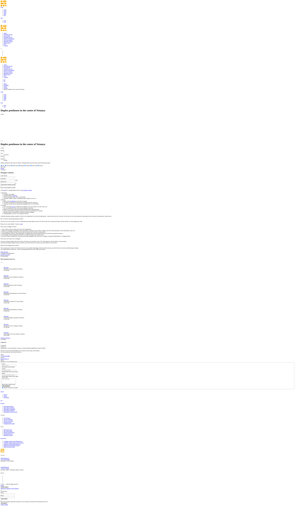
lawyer (13, 206)
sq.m (5, 20)
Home (5, 83)
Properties (6, 85)
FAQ (5, 44)
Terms (5, 396)
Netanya (6, 88)
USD (5, 10)
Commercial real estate (9, 423)
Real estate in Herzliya (9, 407)
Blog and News (3, 438)
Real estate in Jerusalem (9, 409)
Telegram (8, 488)
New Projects (7, 418)
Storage (28, 165)
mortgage (15, 195)
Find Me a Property (5, 254)
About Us (2, 391)
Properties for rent (8, 37)
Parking (22, 165)
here (5, 190)
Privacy (5, 394)
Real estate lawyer (8, 434)
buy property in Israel (26, 190)
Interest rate (3, 181)
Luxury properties (8, 419)
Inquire (2, 168)
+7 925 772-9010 (5, 468)
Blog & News (7, 43)
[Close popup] (1, 490)
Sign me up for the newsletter (11, 387)
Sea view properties (8, 421)
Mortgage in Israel (8, 41)
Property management (9, 38)
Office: (2, 360)
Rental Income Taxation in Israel (11, 445)
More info (6, 267)
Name (3, 364)
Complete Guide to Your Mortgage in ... (13, 441)
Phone (3, 373)
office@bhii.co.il (5, 359)
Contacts (6, 45)
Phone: (2, 354)
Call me (13, 488)
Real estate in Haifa (8, 406)
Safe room (34, 165)
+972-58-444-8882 (5, 356)
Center (5, 86)
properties (13, 201)
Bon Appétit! (4, 503)
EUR (5, 11)
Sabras (2, 485)
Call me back (4, 498)
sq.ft (5, 22)
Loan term (3, 178)
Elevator (9, 165)
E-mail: (2, 357)
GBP (5, 14)
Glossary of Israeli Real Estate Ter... (12, 444)
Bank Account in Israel (9, 447)
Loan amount (4, 175)
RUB (5, 12)
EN (4, 79)
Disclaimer (6, 397)
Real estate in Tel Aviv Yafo (10, 412)
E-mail (4, 368)
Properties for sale (8, 34)
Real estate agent (8, 429)
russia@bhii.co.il (5, 467)
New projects (7, 36)
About (5, 33)
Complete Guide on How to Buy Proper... (14, 442)
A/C (3, 165)
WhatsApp (3, 488)
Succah (41, 165)
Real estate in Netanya (9, 410)
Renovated (15, 165)
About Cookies (4, 504)
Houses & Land (7, 422)
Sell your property (8, 40)
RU (4, 81)
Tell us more (5, 377)
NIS (5, 15)
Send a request (4, 487)
